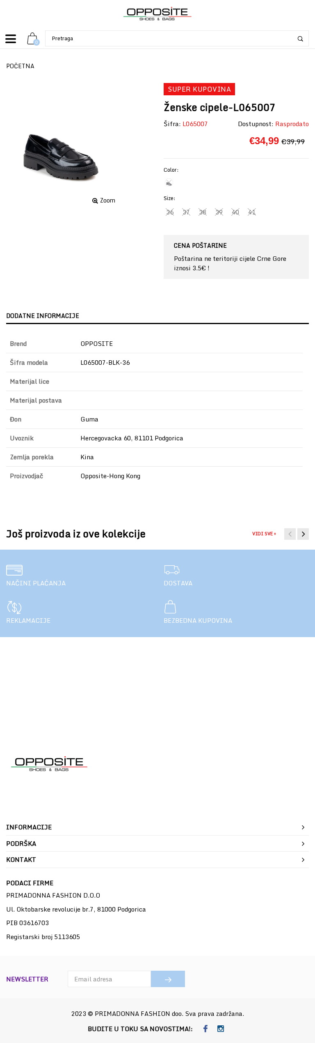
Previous (290, 534)
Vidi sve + (264, 533)
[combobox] (177, 38)
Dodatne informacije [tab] (42, 315)
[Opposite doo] (157, 14)
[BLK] (168, 182)
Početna (20, 66)
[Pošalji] (168, 979)
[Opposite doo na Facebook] (205, 1029)
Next (303, 534)
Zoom (107, 200)
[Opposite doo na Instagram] (220, 1029)
